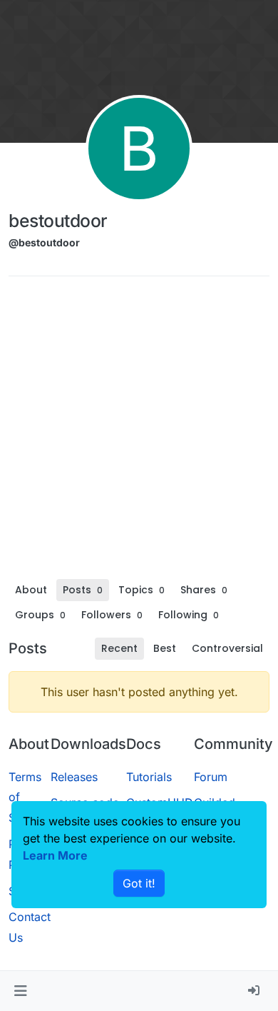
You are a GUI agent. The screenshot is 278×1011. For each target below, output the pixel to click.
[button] (20, 991)
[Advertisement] (139, 432)
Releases (74, 777)
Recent (119, 648)
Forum (210, 777)
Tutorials (149, 777)
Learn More (55, 855)
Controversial (227, 648)
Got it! (139, 883)
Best (164, 648)
